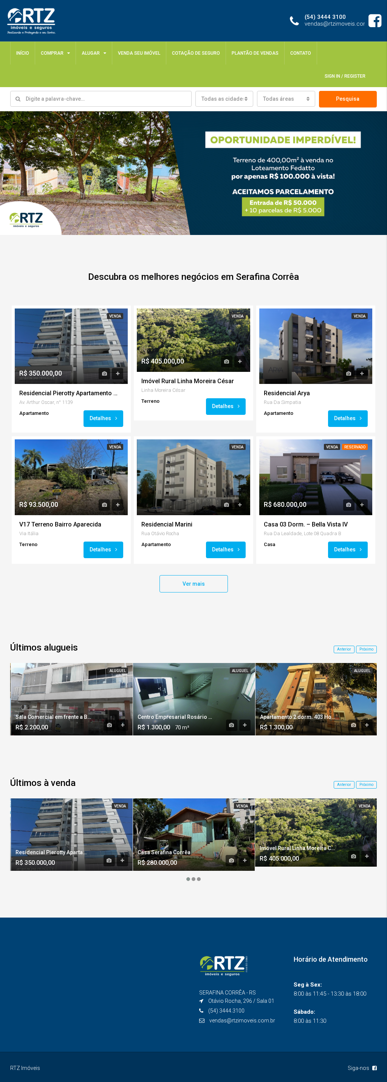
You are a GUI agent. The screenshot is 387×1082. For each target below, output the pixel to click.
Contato (300, 53)
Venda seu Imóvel (139, 53)
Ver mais (194, 584)
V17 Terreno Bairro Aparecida (60, 524)
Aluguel (118, 671)
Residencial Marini (166, 524)
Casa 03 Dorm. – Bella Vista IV (306, 524)
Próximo (366, 649)
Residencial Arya (287, 393)
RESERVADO (354, 447)
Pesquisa (347, 99)
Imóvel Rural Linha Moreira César (187, 381)
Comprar (52, 53)
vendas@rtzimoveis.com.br (242, 1021)
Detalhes (101, 418)
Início (22, 53)
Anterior (344, 649)
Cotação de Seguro (196, 53)
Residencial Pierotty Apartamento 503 (68, 393)
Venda (115, 316)
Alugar (91, 53)
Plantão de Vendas (255, 53)
